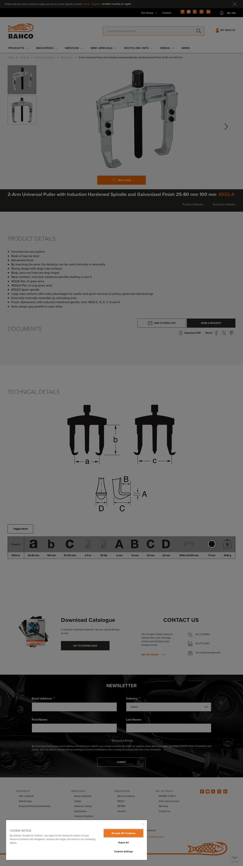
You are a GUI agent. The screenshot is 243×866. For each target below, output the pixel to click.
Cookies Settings (123, 851)
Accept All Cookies (123, 833)
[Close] (143, 824)
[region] (76, 840)
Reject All (123, 842)
